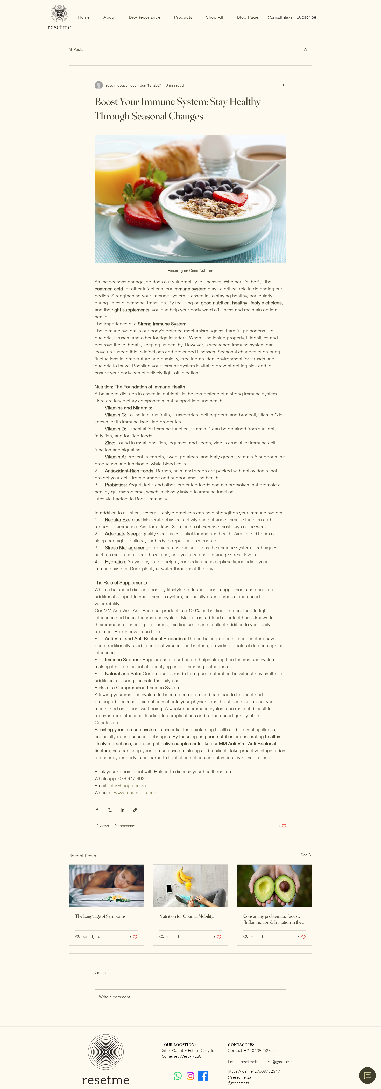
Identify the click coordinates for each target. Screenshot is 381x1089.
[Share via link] (135, 809)
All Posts (76, 49)
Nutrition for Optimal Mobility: (186, 916)
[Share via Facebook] (97, 809)
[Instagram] (190, 1076)
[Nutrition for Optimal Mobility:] (190, 886)
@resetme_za (239, 1077)
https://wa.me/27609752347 (254, 1071)
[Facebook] (203, 1076)
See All (306, 854)
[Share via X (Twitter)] (109, 809)
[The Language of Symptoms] (106, 886)
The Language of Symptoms (100, 916)
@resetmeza (239, 1082)
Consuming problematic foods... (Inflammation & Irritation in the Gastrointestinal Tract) (272, 919)
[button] (247, 17)
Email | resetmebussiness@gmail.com (261, 1061)
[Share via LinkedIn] (122, 809)
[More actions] (283, 85)
